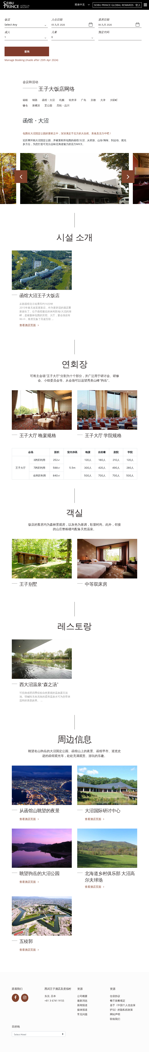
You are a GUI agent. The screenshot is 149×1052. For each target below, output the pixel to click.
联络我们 (115, 1019)
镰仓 (25, 105)
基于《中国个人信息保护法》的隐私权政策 (122, 1007)
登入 (137, 5)
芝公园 (48, 105)
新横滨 (36, 105)
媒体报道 (82, 1009)
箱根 (25, 100)
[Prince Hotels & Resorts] (19, 5)
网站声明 (115, 1014)
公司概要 (82, 996)
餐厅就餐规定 (117, 1000)
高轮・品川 (63, 105)
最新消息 (82, 1000)
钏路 (34, 100)
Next (128, 176)
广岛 (83, 100)
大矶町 (114, 100)
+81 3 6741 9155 (54, 1000)
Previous (21, 176)
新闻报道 (82, 1005)
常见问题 (82, 1014)
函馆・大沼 (48, 100)
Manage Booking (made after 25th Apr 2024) (31, 60)
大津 (102, 100)
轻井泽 (72, 100)
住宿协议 (115, 996)
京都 (93, 100)
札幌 (61, 100)
